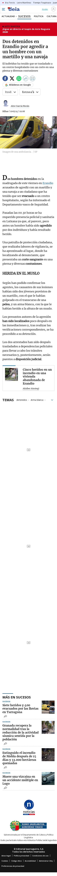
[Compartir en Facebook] (5, 79)
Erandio (48, 183)
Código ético (16, 861)
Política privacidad (21, 855)
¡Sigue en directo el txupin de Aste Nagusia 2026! (26, 31)
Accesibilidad (30, 861)
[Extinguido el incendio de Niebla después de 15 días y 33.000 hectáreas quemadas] (48, 754)
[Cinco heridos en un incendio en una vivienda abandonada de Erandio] (11, 374)
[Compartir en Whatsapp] (19, 79)
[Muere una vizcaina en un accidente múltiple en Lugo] (48, 778)
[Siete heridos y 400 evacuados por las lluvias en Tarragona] (48, 707)
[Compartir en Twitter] (12, 79)
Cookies (5, 861)
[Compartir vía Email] (32, 79)
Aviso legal (6, 855)
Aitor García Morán (20, 106)
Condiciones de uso (40, 855)
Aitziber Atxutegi (31, 388)
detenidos (21, 399)
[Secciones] (3, 9)
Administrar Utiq (46, 861)
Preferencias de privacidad (13, 866)
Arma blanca (37, 399)
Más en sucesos (16, 697)
